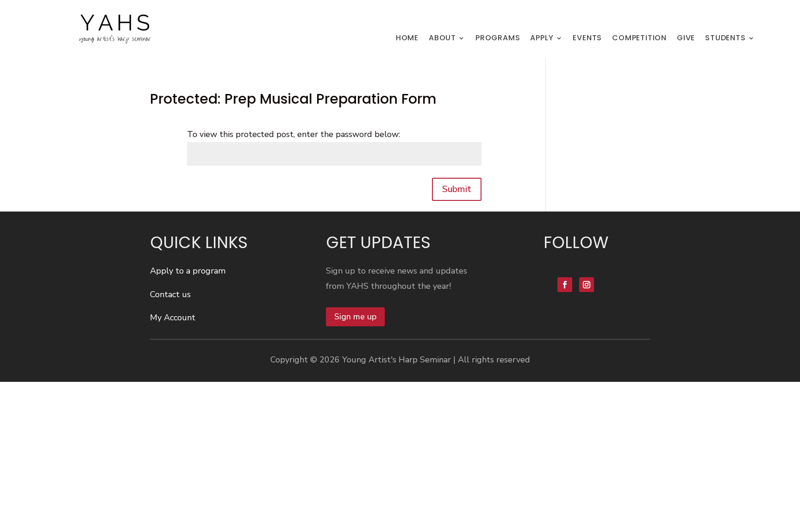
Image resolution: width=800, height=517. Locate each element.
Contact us (170, 294)
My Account (172, 317)
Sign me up (355, 316)
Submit (456, 189)
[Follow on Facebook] (564, 284)
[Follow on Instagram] (586, 284)
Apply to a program (187, 270)
